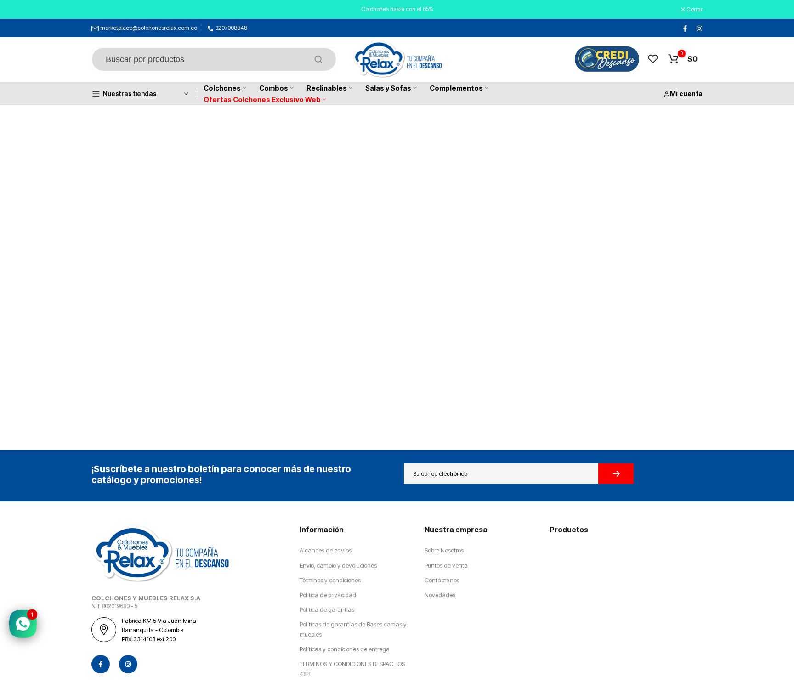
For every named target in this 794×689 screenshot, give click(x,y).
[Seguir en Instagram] (699, 28)
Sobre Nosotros (444, 550)
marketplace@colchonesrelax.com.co (148, 27)
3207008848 (231, 27)
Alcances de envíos (326, 550)
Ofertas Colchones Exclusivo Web (262, 99)
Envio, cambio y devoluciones (338, 565)
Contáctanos (442, 580)
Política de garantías (327, 609)
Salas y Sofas (388, 88)
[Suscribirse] (616, 473)
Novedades (440, 594)
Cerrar (104, 9)
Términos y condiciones (330, 580)
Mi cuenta (686, 93)
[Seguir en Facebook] (684, 28)
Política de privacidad (328, 594)
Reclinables (326, 88)
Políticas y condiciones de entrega (345, 649)
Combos (273, 88)
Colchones (222, 88)
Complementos (456, 88)
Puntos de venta (446, 565)
